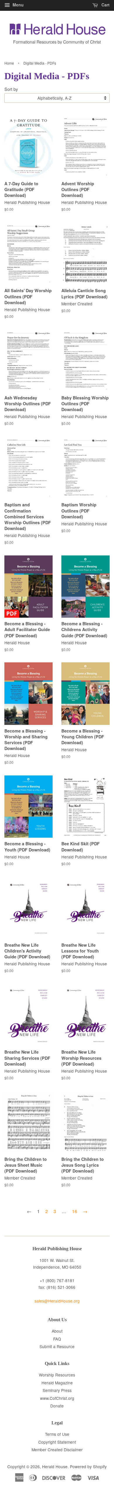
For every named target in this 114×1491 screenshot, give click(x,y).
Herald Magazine (57, 1383)
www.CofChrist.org (57, 1398)
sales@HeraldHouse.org (57, 1301)
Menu (17, 5)
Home (9, 62)
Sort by (11, 89)
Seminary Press (57, 1390)
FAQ (57, 1339)
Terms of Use (57, 1434)
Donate (57, 1406)
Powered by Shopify (88, 1466)
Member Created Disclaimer (57, 1449)
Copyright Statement (57, 1442)
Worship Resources (57, 1375)
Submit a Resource (57, 1346)
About (57, 1331)
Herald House (55, 1466)
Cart (105, 5)
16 (74, 1211)
